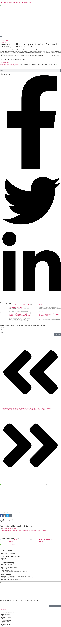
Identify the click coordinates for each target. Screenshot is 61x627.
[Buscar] (60, 70)
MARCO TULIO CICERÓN (45, 539)
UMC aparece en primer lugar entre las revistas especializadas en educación (49, 305)
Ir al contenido (3, 609)
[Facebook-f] (1, 515)
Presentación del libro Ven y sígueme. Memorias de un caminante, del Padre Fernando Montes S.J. (49, 314)
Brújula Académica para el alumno (15, 2)
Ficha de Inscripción (4, 62)
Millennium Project (6, 521)
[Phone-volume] (10, 515)
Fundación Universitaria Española (9, 523)
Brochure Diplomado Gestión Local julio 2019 (10, 64)
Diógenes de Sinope (14, 539)
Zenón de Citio (12, 544)
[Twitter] (7, 515)
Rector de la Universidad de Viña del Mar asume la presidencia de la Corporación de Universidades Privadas (19, 306)
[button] (1, 530)
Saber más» (11, 541)
